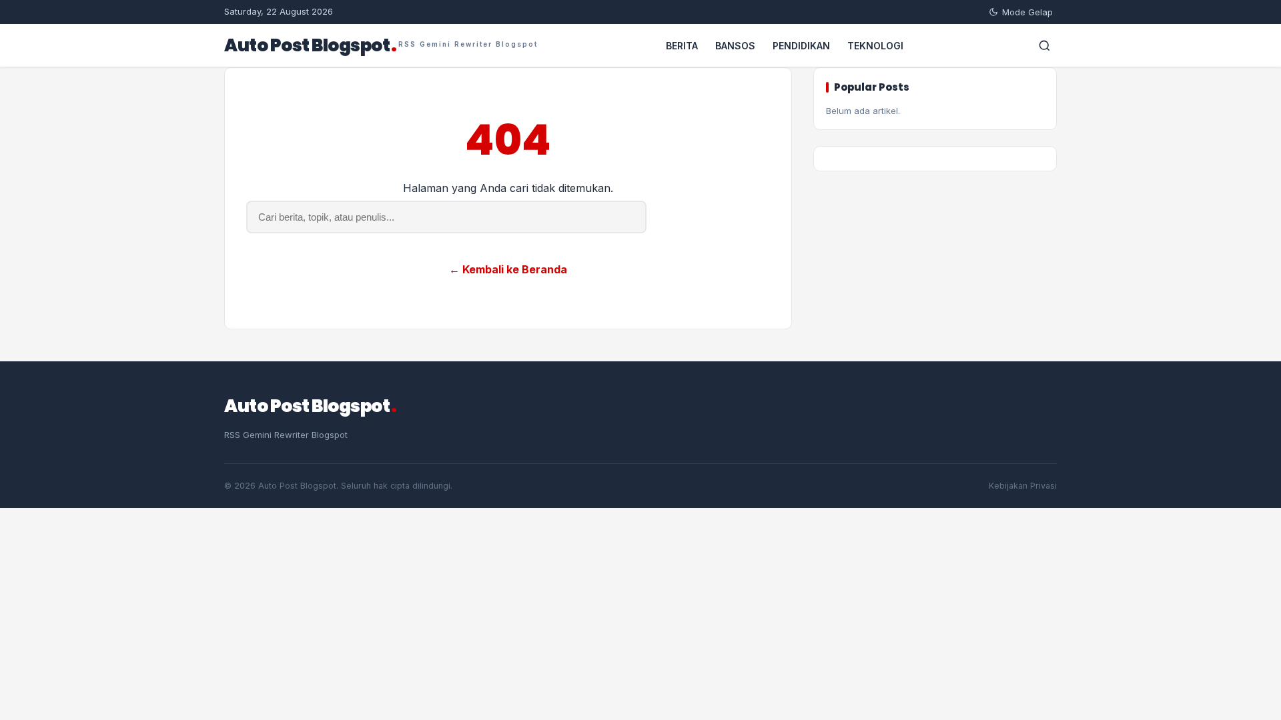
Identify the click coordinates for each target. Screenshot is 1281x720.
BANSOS (735, 45)
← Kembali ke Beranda (508, 269)
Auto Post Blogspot (381, 45)
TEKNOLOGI (875, 45)
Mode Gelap (1027, 12)
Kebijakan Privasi (1023, 486)
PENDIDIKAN (801, 45)
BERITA (682, 45)
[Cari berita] (1044, 45)
